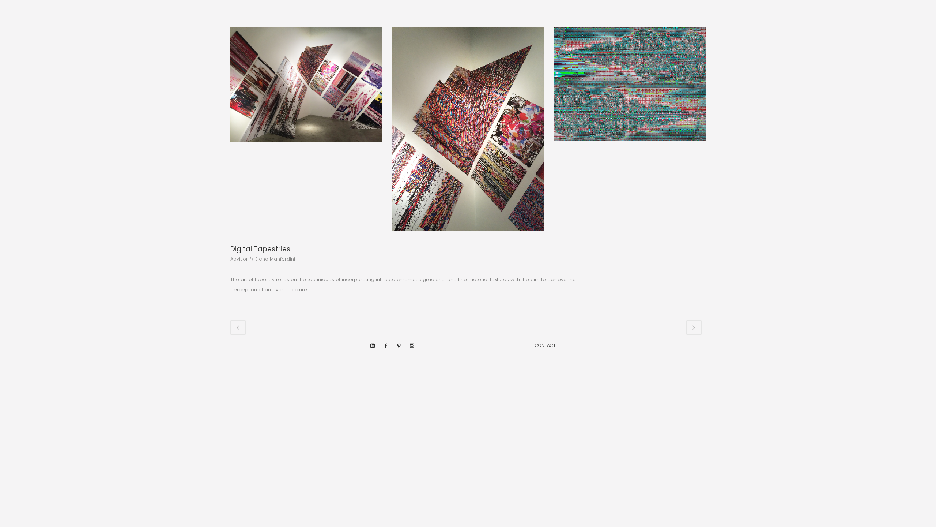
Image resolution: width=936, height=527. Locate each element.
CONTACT (545, 345)
